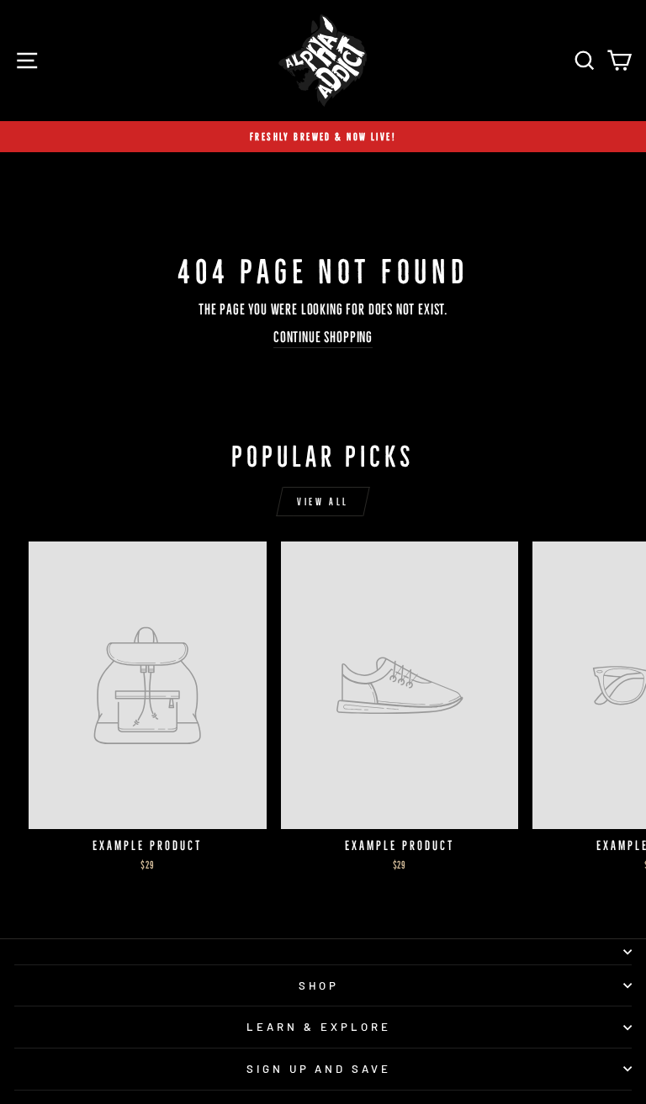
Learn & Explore (318, 1026)
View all (323, 501)
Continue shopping (323, 337)
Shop (319, 985)
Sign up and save (319, 1068)
